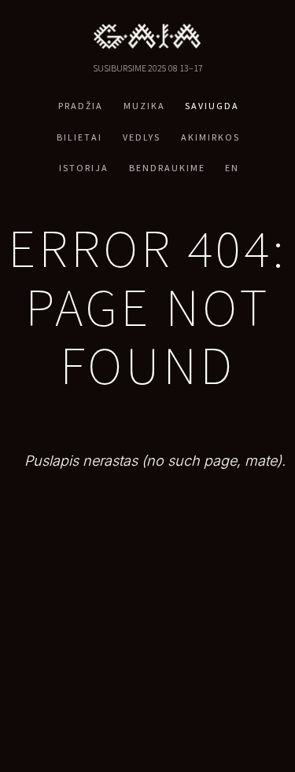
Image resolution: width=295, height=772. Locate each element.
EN (232, 168)
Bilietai (79, 137)
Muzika (144, 106)
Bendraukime (167, 168)
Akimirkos (210, 137)
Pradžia (80, 106)
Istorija (84, 168)
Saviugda (212, 106)
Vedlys (141, 137)
